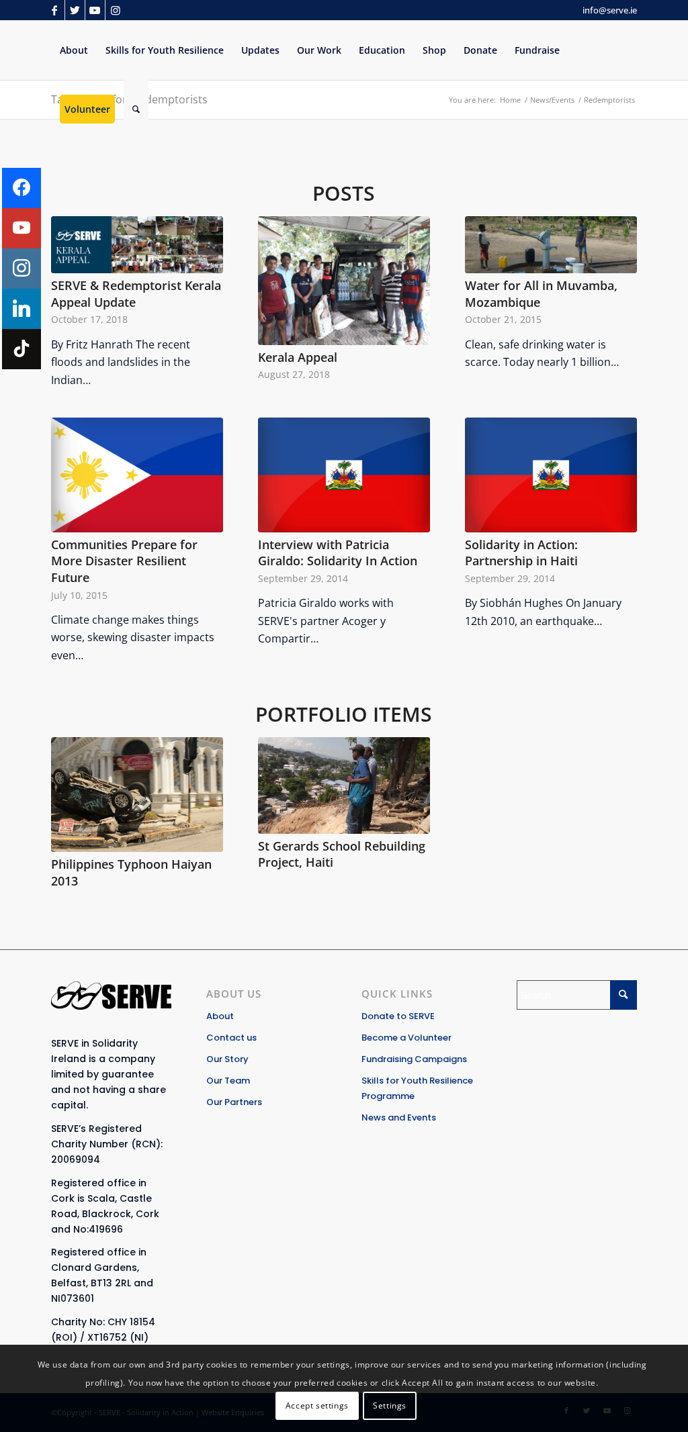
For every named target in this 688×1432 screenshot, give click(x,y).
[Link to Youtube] (95, 10)
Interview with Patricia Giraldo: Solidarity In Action (337, 552)
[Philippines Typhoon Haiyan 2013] (137, 794)
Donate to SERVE (398, 1016)
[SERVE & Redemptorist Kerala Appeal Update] (137, 244)
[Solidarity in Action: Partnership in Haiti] (551, 475)
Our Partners (234, 1102)
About (220, 1016)
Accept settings (317, 1405)
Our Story (227, 1059)
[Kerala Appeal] (344, 280)
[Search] (136, 109)
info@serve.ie (610, 10)
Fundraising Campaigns (414, 1059)
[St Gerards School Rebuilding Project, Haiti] (344, 785)
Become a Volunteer (406, 1037)
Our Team (228, 1080)
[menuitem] (74, 50)
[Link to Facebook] (54, 10)
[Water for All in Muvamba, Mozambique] (551, 244)
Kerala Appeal (297, 357)
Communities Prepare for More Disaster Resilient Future (124, 560)
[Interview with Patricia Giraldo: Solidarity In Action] (344, 475)
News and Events (398, 1117)
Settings (389, 1405)
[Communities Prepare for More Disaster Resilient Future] (137, 475)
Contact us (231, 1037)
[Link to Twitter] (75, 10)
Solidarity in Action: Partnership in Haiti (521, 552)
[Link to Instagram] (115, 10)
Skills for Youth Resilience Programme (417, 1088)
